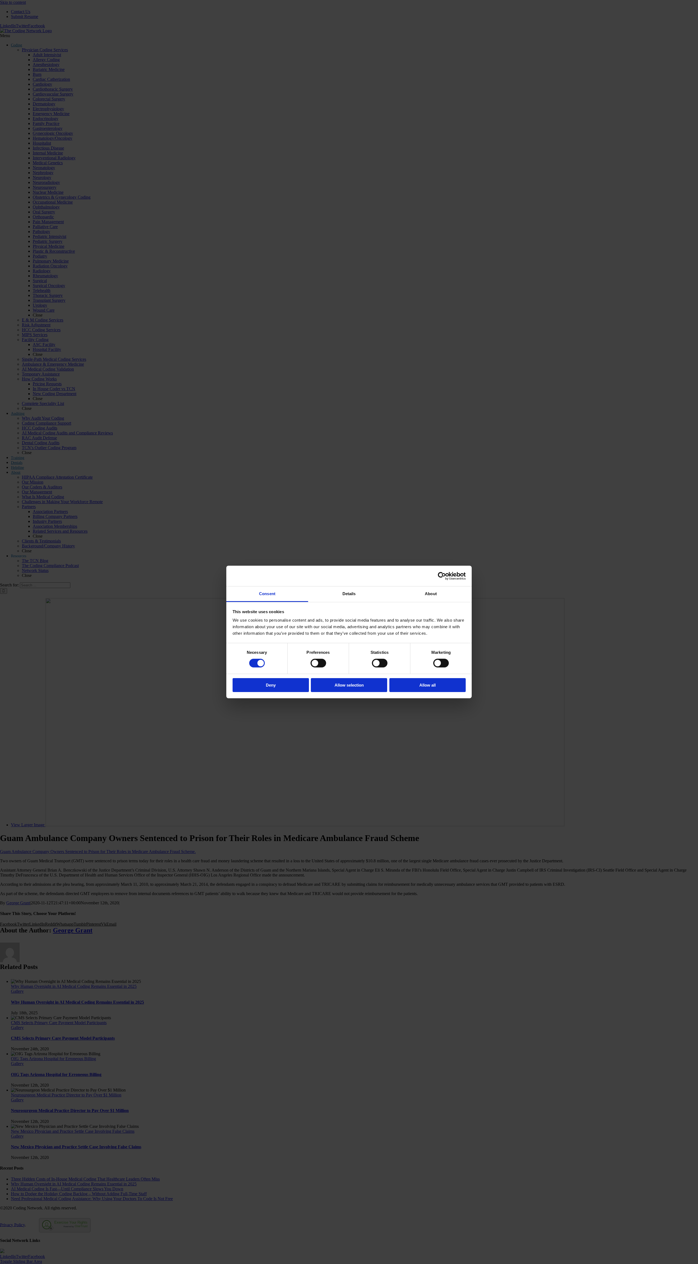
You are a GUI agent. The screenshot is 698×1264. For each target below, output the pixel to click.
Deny (271, 685)
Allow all (427, 685)
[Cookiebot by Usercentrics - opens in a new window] (442, 576)
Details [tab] (349, 593)
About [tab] (431, 593)
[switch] (318, 663)
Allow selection (349, 685)
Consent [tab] (267, 593)
